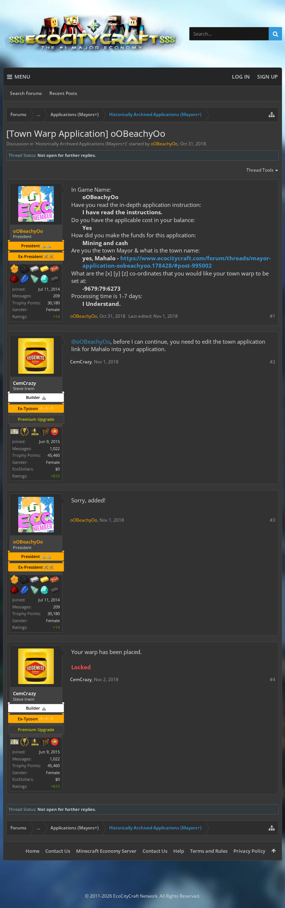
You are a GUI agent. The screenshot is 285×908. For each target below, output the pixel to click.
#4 (272, 679)
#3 (272, 520)
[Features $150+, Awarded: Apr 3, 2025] (54, 269)
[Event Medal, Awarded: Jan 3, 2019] (24, 432)
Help (178, 851)
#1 (272, 316)
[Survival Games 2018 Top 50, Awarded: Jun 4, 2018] (34, 432)
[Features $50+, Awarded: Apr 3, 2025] (24, 269)
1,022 (55, 448)
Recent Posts (63, 93)
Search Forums (26, 93)
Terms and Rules (208, 851)
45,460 (54, 455)
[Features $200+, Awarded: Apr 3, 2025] (14, 279)
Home (32, 851)
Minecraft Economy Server (106, 851)
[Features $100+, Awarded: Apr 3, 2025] (44, 269)
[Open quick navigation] (271, 115)
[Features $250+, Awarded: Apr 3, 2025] (24, 279)
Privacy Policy (249, 851)
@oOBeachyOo (90, 341)
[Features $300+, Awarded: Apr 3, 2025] (34, 279)
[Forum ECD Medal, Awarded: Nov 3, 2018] (14, 432)
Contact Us (57, 851)
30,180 (54, 303)
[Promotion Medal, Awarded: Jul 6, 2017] (44, 432)
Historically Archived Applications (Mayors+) (81, 144)
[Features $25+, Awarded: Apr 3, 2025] (14, 269)
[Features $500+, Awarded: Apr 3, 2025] (54, 279)
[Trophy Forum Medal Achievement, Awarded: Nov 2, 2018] (54, 432)
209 (56, 295)
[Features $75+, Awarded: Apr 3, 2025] (34, 269)
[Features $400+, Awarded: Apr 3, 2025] (44, 279)
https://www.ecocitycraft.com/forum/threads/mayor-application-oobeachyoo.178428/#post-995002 (176, 262)
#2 (272, 361)
